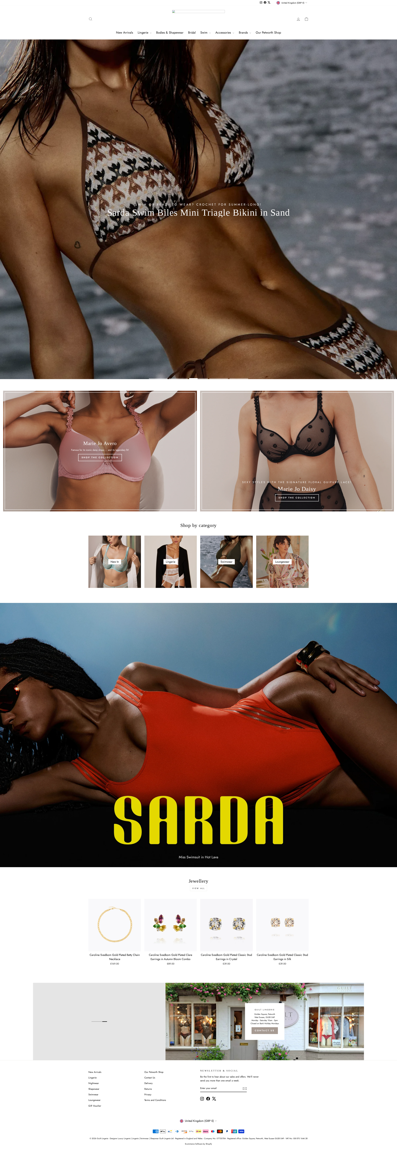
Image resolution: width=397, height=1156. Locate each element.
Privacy (147, 1094)
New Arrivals (124, 32)
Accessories (223, 32)
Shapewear (93, 1089)
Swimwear (93, 1094)
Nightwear (93, 1083)
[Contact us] (264, 1021)
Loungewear (94, 1100)
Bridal (192, 32)
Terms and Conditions (155, 1100)
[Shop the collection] (100, 451)
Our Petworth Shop (268, 32)
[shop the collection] (297, 451)
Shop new (198, 222)
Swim (204, 32)
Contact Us (149, 1077)
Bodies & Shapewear (169, 32)
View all (198, 888)
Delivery (148, 1083)
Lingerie (143, 32)
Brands (244, 32)
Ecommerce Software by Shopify (198, 1144)
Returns (148, 1089)
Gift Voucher (94, 1106)
